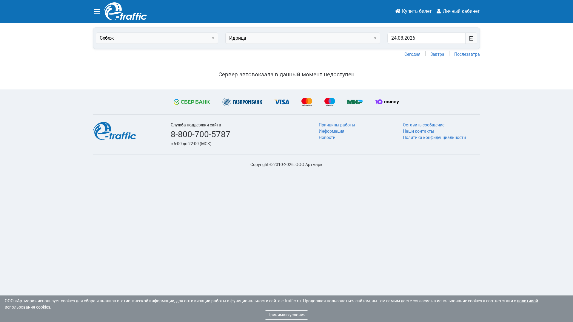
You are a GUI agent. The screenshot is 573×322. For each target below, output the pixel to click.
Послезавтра (467, 54)
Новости (327, 137)
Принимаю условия (286, 314)
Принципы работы (337, 125)
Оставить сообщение (423, 125)
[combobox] (157, 38)
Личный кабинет (461, 11)
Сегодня (412, 54)
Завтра (437, 54)
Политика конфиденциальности (434, 137)
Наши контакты (418, 131)
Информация (331, 131)
